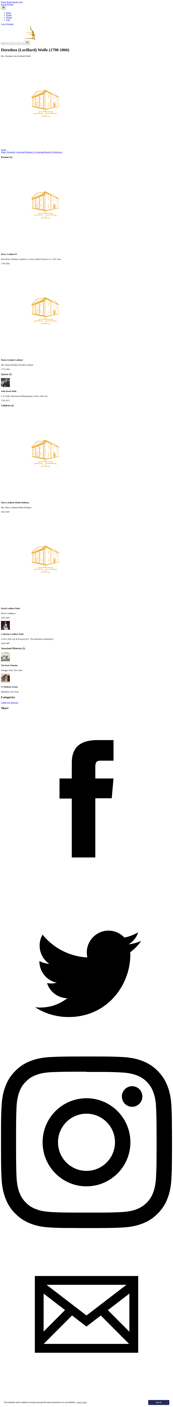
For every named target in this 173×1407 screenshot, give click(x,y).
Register (10, 4)
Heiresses (14, 703)
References (57, 152)
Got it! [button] (158, 1402)
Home (3, 2)
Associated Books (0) (44, 152)
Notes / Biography (8, 152)
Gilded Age (5, 703)
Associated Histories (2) (25, 152)
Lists (21, 2)
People (9, 2)
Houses (15, 2)
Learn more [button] (81, 1402)
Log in (3, 4)
